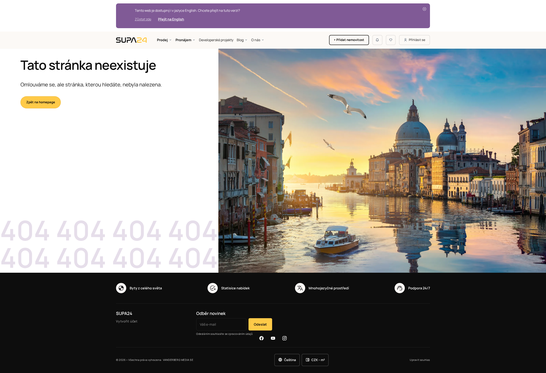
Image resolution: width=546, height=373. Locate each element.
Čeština (290, 360)
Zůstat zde (143, 19)
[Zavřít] (424, 9)
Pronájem (183, 40)
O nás (255, 40)
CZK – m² (318, 360)
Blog (240, 40)
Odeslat (260, 324)
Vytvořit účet (127, 321)
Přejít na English (171, 19)
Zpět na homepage (40, 102)
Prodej (162, 40)
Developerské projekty (216, 40)
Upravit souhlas (420, 360)
